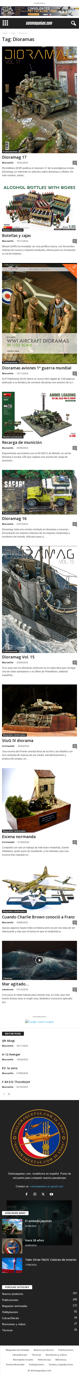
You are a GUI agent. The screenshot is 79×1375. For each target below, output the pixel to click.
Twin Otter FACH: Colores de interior (51, 1260)
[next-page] (9, 1094)
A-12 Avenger (11, 1054)
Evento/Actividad (15, 1364)
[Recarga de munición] (39, 415)
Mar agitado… (15, 984)
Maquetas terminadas (14, 735)
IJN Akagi (8, 1041)
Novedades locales (23, 1359)
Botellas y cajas (16, 235)
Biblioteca (61, 1359)
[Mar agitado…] (39, 960)
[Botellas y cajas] (39, 208)
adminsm (7, 989)
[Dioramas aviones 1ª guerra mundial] (39, 313)
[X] (44, 1194)
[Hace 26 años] (12, 1245)
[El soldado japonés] (12, 1226)
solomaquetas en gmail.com (46, 1186)
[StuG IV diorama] (39, 710)
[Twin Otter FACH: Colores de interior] (12, 1265)
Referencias (44, 1359)
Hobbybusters (10, 1312)
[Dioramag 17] (39, 99)
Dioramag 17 (14, 157)
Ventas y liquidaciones (61, 1364)
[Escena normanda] (39, 800)
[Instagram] (36, 1194)
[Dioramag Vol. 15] (39, 599)
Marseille (7, 162)
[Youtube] (52, 1194)
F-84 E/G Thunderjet (16, 1082)
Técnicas (7, 978)
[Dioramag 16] (39, 492)
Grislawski (8, 745)
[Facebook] (27, 1194)
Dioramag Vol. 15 (18, 657)
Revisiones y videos (14, 1324)
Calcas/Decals (10, 1318)
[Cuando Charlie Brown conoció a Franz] (39, 888)
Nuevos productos (12, 229)
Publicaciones (10, 151)
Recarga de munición (22, 442)
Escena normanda (19, 836)
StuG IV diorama (17, 740)
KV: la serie (9, 1068)
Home (4, 33)
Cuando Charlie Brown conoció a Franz (38, 917)
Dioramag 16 (14, 518)
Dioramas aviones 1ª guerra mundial (36, 368)
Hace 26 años (34, 1240)
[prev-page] (4, 1094)
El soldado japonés (38, 1221)
